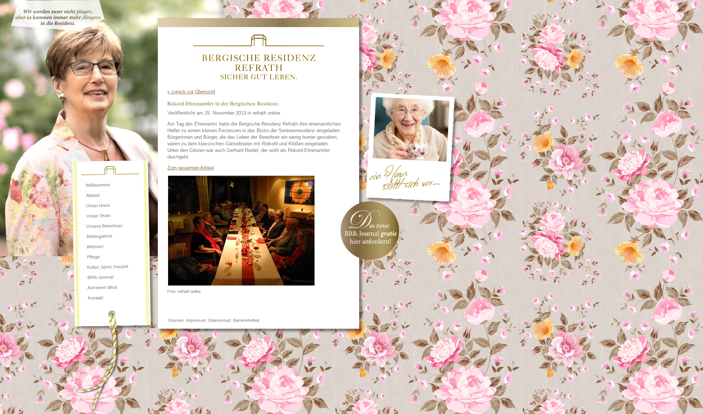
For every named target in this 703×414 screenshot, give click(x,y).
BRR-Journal (100, 277)
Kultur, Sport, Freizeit (107, 267)
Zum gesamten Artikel (190, 168)
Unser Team (98, 216)
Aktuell (93, 195)
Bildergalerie (99, 236)
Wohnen (95, 246)
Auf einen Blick (102, 287)
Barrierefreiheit (246, 320)
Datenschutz (219, 320)
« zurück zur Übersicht (191, 91)
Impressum (196, 320)
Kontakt (95, 298)
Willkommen (98, 185)
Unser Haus (98, 205)
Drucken (176, 320)
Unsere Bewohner (104, 226)
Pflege (93, 257)
